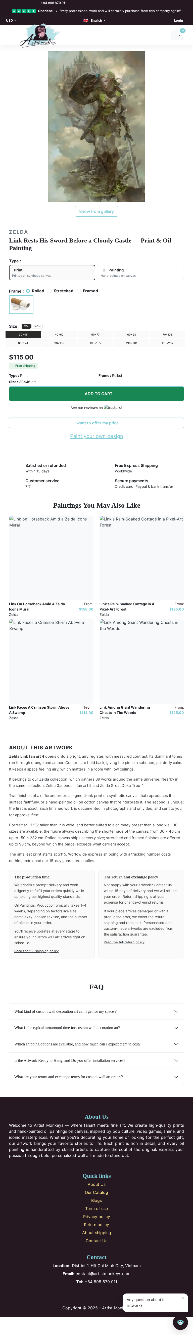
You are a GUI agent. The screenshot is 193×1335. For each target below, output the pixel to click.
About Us (97, 1184)
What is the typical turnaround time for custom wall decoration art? (67, 1028)
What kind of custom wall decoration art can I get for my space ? (65, 1011)
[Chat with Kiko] (180, 1322)
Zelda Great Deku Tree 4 (121, 785)
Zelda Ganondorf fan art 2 (68, 785)
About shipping (96, 1232)
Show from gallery (96, 211)
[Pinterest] (96, 1295)
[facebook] (11, 3)
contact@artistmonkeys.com (96, 1273)
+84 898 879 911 (54, 3)
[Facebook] (80, 1295)
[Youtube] (105, 1295)
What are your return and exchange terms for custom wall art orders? (68, 1077)
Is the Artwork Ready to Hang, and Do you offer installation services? (69, 1060)
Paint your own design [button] (96, 436)
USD (10, 20)
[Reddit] (113, 1295)
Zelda (18, 232)
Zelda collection (53, 779)
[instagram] (16, 3)
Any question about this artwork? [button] (156, 1301)
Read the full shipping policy (36, 951)
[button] (21, 304)
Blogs (96, 1200)
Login (178, 20)
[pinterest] (21, 3)
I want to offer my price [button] (96, 422)
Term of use (96, 1208)
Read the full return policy (124, 942)
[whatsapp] (38, 3)
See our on (87, 408)
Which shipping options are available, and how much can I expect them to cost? (77, 1044)
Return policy (96, 1224)
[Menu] (12, 35)
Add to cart (99, 393)
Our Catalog (96, 1192)
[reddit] (32, 3)
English (95, 20)
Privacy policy (96, 1216)
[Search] (163, 35)
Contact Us (96, 1240)
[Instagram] (88, 1295)
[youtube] (27, 3)
